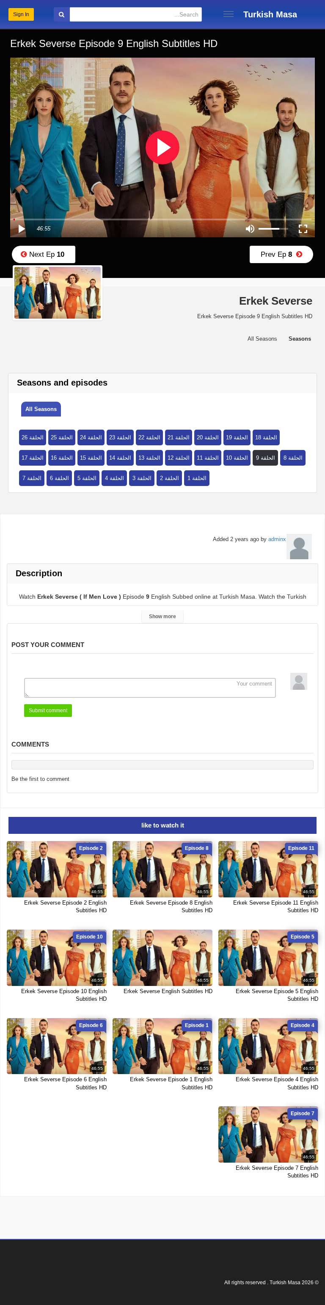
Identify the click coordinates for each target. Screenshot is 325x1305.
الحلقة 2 (169, 478)
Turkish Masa (270, 14)
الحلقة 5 (86, 478)
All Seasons (41, 409)
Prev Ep (278, 254)
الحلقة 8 (293, 458)
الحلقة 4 (114, 478)
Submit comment (48, 711)
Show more (162, 616)
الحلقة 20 (208, 437)
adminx (277, 539)
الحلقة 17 (33, 458)
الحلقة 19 (237, 437)
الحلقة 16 (62, 458)
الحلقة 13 (149, 458)
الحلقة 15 (91, 458)
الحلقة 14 (120, 458)
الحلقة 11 (208, 458)
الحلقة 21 (179, 437)
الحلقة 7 (31, 478)
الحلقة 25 (62, 437)
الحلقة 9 (265, 458)
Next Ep (45, 254)
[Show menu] (228, 13)
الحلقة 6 (59, 478)
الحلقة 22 (149, 437)
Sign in (21, 14)
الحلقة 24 (91, 437)
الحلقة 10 (237, 458)
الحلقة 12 (179, 458)
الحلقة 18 (266, 437)
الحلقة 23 (120, 437)
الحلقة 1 (197, 478)
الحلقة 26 (33, 437)
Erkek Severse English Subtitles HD (168, 991)
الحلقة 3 (141, 478)
